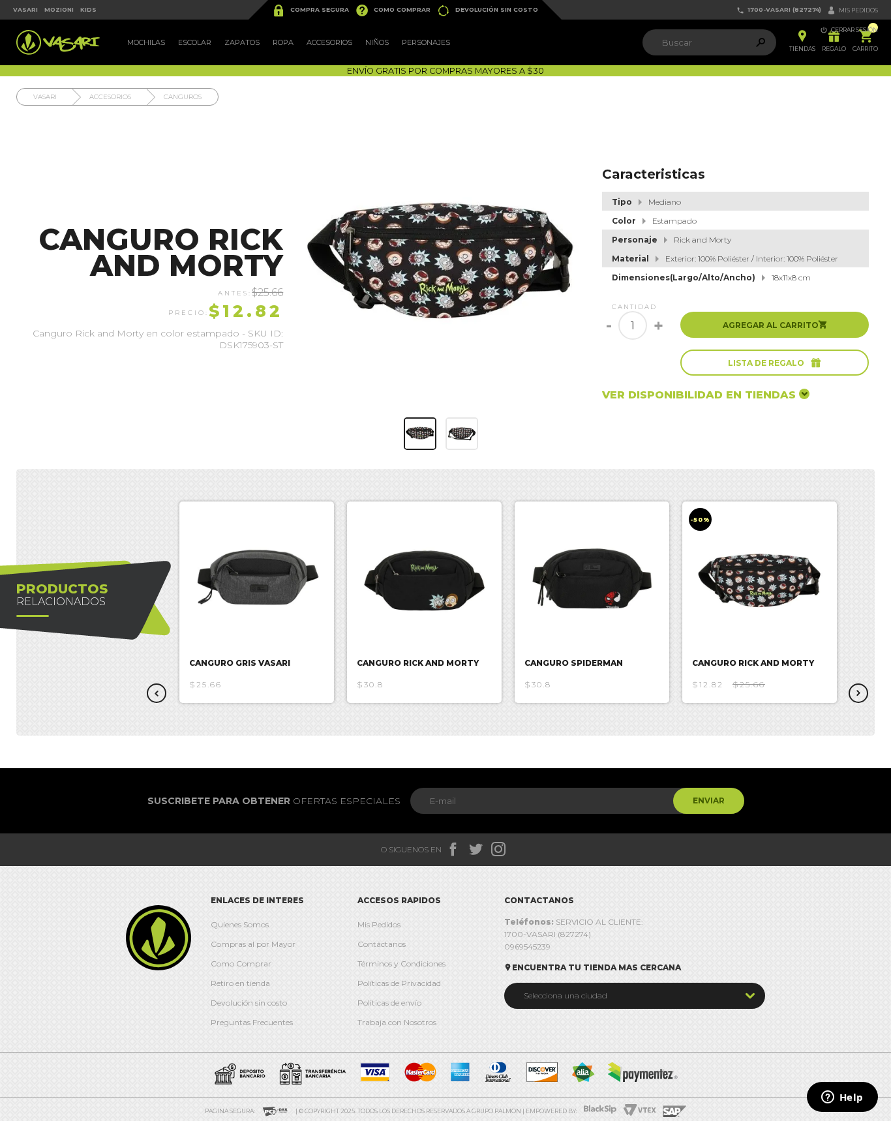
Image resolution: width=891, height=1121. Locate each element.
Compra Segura (310, 10)
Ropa (283, 42)
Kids (88, 9)
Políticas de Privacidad (399, 983)
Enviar (709, 800)
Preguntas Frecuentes (252, 1022)
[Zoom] (420, 433)
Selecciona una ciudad (565, 995)
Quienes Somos (240, 924)
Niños (377, 42)
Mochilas (146, 42)
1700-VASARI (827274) (778, 10)
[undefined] (440, 266)
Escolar (194, 42)
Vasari (25, 9)
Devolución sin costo (487, 10)
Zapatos (242, 42)
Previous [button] (156, 693)
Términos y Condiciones (401, 963)
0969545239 (527, 946)
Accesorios (329, 42)
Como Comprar (392, 10)
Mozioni (59, 9)
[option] (256, 602)
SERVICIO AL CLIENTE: (573, 922)
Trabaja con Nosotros (396, 1022)
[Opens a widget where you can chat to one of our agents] (842, 1098)
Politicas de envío (389, 1003)
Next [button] (858, 693)
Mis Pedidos (378, 924)
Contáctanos (381, 944)
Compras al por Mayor (253, 944)
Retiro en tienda (240, 983)
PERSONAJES (426, 42)
